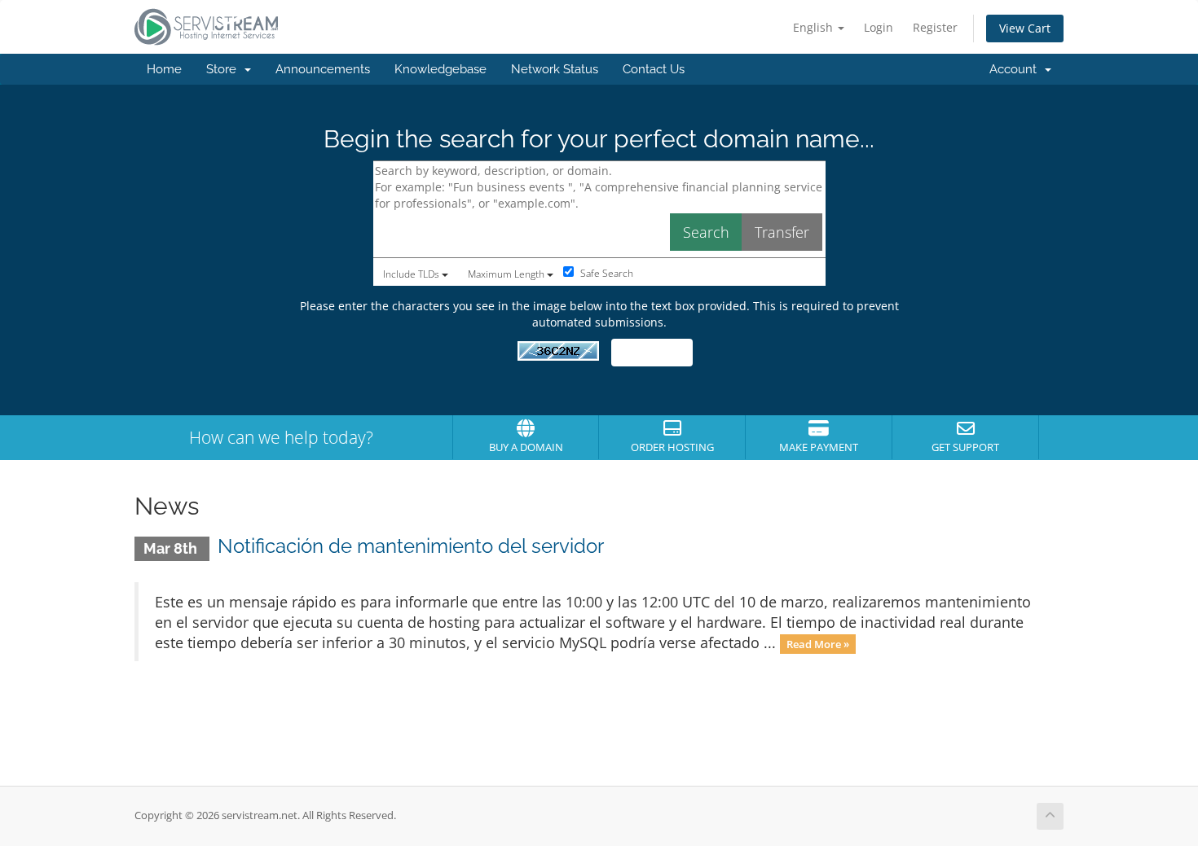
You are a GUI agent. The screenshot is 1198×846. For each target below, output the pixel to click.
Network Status (554, 69)
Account (1016, 69)
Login (878, 27)
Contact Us (654, 69)
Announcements (322, 69)
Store (224, 69)
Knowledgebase (440, 69)
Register (935, 27)
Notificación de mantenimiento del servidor (411, 546)
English (814, 27)
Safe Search (605, 273)
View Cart (1024, 28)
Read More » (817, 644)
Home (164, 69)
